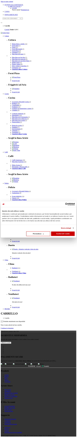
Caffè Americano (18, 160)
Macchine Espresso (19, 162)
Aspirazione (16, 193)
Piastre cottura (17, 64)
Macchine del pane (18, 54)
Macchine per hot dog (19, 57)
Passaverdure (17, 122)
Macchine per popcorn (19, 59)
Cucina (7, 94)
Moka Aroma (17, 165)
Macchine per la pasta (19, 120)
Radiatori (16, 268)
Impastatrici (17, 115)
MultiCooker (17, 62)
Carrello (7, 29)
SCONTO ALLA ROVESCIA (14, 5)
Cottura (7, 36)
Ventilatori (16, 271)
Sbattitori (15, 127)
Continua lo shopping (7, 328)
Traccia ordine (9, 411)
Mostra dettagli (66, 228)
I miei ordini (8, 409)
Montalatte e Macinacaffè (20, 167)
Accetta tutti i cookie (63, 234)
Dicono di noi (9, 398)
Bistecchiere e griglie (19, 44)
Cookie (7, 431)
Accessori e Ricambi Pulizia (21, 191)
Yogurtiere (16, 132)
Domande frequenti (10, 419)
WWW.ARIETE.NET (11, 15)
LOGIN (14, 8)
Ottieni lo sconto (6, 342)
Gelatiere (15, 110)
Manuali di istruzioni (11, 424)
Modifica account (10, 408)
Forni (15, 47)
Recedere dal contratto (11, 393)
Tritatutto (15, 130)
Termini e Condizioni (11, 396)
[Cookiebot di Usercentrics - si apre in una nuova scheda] (66, 204)
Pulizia (7, 183)
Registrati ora (25, 10)
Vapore (15, 198)
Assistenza (8, 422)
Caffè (6, 152)
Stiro (6, 378)
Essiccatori (16, 45)
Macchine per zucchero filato (21, 61)
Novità (7, 380)
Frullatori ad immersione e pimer (22, 108)
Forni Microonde (18, 49)
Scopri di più (16, 80)
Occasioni (7, 381)
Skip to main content (7, 1)
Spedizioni (8, 391)
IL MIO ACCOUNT (14, 6)
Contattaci (8, 421)
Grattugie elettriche (18, 113)
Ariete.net (7, 427)
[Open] (1, 22)
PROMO (7, 309)
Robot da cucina (18, 125)
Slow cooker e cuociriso (20, 66)
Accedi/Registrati (10, 406)
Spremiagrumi (17, 129)
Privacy (7, 429)
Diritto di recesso (10, 395)
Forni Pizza (16, 50)
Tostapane (16, 67)
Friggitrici (16, 52)
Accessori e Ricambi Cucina (21, 102)
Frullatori (16, 107)
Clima (6, 260)
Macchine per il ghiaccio (20, 119)
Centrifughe (16, 105)
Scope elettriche (18, 196)
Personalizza (37, 234)
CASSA (7, 11)
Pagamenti (8, 389)
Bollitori (16, 103)
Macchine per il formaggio (21, 117)
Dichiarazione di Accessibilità (13, 432)
